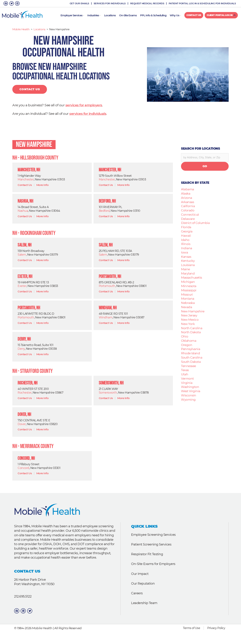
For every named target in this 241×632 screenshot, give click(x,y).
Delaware (188, 219)
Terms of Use (191, 628)
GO (205, 166)
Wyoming (188, 399)
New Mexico (189, 319)
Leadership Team (144, 603)
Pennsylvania (190, 349)
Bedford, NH (107, 201)
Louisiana (188, 265)
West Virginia (190, 391)
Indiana (186, 248)
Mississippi (188, 290)
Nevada (186, 307)
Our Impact (139, 574)
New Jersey (189, 315)
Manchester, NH (29, 170)
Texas (185, 370)
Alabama (187, 189)
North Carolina (191, 328)
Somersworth (108, 392)
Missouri (187, 294)
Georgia (186, 231)
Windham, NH (108, 308)
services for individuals (87, 114)
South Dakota (191, 361)
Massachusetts (191, 277)
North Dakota (191, 332)
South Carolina (191, 357)
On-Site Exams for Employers (153, 564)
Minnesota (188, 286)
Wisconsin (188, 395)
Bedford (104, 210)
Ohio (184, 336)
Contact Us (29, 89)
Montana (187, 298)
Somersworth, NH (111, 383)
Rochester (25, 392)
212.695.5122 (22, 596)
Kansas (186, 256)
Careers (137, 593)
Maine (185, 269)
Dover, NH (24, 414)
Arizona (186, 198)
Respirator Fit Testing (147, 554)
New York (188, 324)
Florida (186, 227)
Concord (23, 468)
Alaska (185, 193)
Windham (106, 317)
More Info (42, 185)
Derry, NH (24, 339)
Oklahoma (188, 340)
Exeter (22, 286)
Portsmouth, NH (110, 276)
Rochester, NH (28, 383)
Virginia (186, 383)
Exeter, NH (25, 276)
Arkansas (187, 202)
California (188, 206)
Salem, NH (25, 245)
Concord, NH (26, 458)
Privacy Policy (216, 628)
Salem (22, 254)
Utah (184, 374)
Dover (22, 424)
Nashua (23, 210)
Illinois (185, 244)
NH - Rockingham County (33, 233)
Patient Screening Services (151, 544)
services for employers (83, 105)
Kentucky (188, 260)
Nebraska (188, 303)
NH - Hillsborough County (35, 157)
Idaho (185, 240)
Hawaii (186, 235)
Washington (190, 387)
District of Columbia (195, 223)
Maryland (188, 273)
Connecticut (190, 214)
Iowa (184, 252)
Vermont (187, 378)
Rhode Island (190, 353)
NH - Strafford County (32, 371)
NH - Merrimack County (33, 446)
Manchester (26, 179)
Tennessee (188, 366)
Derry (21, 348)
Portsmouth (107, 286)
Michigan (188, 282)
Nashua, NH (25, 201)
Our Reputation (143, 583)
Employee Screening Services (153, 535)
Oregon (186, 345)
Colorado (187, 210)
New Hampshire (34, 144)
